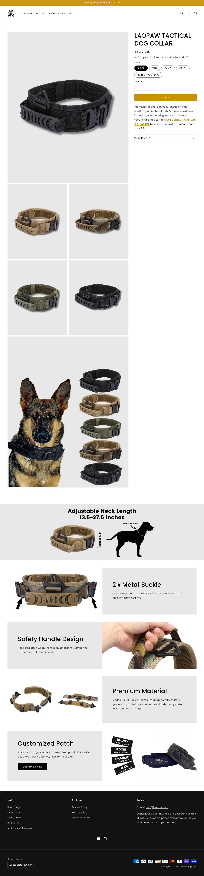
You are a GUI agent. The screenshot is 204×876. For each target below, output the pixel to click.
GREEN (182, 68)
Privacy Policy (79, 807)
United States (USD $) (21, 864)
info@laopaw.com (157, 807)
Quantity (138, 81)
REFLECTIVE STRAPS (148, 74)
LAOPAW (171, 867)
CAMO (168, 68)
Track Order (14, 817)
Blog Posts (13, 822)
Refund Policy (79, 812)
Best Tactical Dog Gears (186, 867)
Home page (13, 807)
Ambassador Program (19, 828)
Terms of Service (81, 817)
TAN (154, 68)
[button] (182, 13)
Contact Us (13, 812)
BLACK (141, 68)
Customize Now (32, 766)
